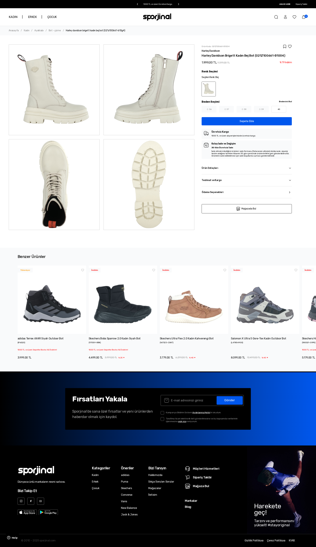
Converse (126, 494)
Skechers (126, 488)
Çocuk (95, 488)
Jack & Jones (129, 514)
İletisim (152, 494)
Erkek (95, 481)
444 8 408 (284, 4)
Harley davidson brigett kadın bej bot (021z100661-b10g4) (95, 30)
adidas (125, 475)
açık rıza (182, 421)
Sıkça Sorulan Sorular (161, 481)
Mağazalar (154, 488)
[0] (304, 17)
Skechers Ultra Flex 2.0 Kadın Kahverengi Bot (187, 338)
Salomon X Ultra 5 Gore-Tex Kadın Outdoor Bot (258, 338)
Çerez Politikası (276, 540)
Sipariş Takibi (301, 4)
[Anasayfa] (157, 17)
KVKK (292, 540)
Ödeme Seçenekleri (213, 192)
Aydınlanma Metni (201, 412)
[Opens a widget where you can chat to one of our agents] (12, 538)
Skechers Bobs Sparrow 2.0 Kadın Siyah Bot (115, 338)
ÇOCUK (52, 17)
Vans (124, 501)
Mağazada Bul (248, 208)
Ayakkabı (39, 30)
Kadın (26, 30)
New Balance (129, 507)
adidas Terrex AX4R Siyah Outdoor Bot (41, 338)
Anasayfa (14, 30)
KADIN (13, 17)
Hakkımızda (155, 475)
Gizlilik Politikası (254, 540)
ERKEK (32, 17)
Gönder (229, 400)
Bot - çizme (55, 30)
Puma (124, 481)
